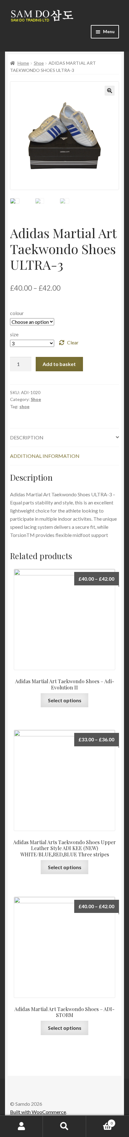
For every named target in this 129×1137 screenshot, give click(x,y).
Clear (73, 342)
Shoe (39, 63)
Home (23, 63)
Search (64, 1126)
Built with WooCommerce (38, 1112)
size (14, 334)
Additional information (45, 456)
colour (17, 313)
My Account (21, 1126)
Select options (64, 700)
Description (27, 437)
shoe (24, 406)
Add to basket (59, 364)
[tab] (64, 437)
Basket (99, 1121)
